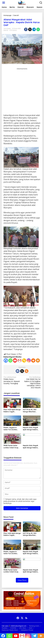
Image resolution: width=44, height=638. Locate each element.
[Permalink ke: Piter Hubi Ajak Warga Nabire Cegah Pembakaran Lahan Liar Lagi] (12, 402)
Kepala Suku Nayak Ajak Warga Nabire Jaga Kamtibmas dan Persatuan (31, 429)
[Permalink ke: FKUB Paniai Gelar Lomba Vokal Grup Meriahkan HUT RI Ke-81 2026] (12, 438)
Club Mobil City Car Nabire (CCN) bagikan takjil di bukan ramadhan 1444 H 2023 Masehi (32, 382)
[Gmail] (19, 360)
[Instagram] (29, 360)
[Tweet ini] (30, 29)
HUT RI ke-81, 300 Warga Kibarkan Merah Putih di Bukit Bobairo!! (30, 411)
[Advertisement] (22, 92)
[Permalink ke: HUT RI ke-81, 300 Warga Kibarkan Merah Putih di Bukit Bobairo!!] (31, 402)
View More (22, 580)
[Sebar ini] (26, 29)
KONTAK (13, 628)
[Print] (33, 360)
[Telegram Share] (34, 29)
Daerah (6, 30)
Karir (30, 628)
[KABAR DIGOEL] (22, 2)
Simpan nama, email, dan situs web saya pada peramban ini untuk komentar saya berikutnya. (20, 501)
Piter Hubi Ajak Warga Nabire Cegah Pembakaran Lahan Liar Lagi (12, 411)
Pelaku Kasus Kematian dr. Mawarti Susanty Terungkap (12, 380)
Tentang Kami (34, 626)
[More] (38, 360)
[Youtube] (15, 360)
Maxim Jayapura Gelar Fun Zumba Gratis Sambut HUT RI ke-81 (12, 429)
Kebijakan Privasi (27, 630)
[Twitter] (22, 371)
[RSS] (26, 371)
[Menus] (4, 2)
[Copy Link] (24, 360)
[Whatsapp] (38, 29)
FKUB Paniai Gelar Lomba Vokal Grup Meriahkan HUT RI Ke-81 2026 (12, 446)
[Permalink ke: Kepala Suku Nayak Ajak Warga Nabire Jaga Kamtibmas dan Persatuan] (31, 420)
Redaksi (5, 628)
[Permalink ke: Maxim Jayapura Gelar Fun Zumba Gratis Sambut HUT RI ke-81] (12, 420)
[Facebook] (6, 360)
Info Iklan (22, 628)
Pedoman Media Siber (10, 630)
